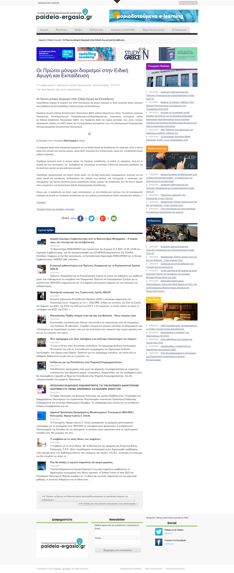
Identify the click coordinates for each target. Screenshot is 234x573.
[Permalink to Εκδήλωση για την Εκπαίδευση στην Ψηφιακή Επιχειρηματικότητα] (41, 365)
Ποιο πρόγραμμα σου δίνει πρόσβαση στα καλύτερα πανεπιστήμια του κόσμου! (93, 339)
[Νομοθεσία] (172, 312)
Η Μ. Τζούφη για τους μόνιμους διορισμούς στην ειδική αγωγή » (108, 504)
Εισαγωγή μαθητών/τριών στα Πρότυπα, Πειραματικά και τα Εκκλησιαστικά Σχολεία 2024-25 (170, 95)
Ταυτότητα (61, 29)
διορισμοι (50, 89)
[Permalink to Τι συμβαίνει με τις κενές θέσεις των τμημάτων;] (41, 442)
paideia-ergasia (47, 85)
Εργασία (72, 85)
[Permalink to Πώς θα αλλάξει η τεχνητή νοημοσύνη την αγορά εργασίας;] (41, 466)
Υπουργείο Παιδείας (101, 85)
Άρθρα (78, 29)
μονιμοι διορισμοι (74, 89)
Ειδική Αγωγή (54, 40)
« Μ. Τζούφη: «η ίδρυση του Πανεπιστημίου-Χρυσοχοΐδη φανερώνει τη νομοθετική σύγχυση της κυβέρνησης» (85, 498)
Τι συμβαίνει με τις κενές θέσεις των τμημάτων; (75, 439)
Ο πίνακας (41, 202)
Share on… (68, 218)
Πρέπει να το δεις (84, 85)
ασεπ (44, 89)
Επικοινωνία (179, 29)
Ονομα (98, 538)
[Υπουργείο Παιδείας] (172, 78)
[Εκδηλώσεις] (172, 233)
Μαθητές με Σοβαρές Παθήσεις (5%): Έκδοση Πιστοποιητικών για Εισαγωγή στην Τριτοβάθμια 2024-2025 (170, 105)
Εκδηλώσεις (96, 29)
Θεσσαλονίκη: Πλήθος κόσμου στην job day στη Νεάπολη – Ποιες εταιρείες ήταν (93, 315)
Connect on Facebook (175, 540)
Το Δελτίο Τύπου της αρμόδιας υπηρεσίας (55, 209)
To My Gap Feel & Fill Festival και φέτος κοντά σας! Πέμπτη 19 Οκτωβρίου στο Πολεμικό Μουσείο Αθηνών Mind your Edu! (171, 274)
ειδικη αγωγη (61, 89)
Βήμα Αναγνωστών (154, 29)
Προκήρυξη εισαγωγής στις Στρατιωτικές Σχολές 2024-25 (80, 292)
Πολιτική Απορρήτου (175, 569)
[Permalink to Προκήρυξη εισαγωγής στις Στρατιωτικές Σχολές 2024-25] (41, 295)
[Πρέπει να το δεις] (172, 160)
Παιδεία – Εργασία (61, 569)
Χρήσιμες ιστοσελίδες (123, 29)
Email (97, 528)
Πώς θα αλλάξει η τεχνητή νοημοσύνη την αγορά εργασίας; (81, 462)
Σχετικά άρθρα (45, 230)
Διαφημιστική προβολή (48, 3)
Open (117, 1)
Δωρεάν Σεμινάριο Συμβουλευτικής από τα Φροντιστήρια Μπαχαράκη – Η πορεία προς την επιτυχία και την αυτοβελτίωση (171, 178)
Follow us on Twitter (174, 530)
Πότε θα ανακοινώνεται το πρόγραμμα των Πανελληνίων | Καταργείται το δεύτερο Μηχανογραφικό (171, 356)
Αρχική (44, 29)
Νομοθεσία (153, 299)
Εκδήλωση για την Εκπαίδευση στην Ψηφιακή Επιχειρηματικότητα (86, 362)
